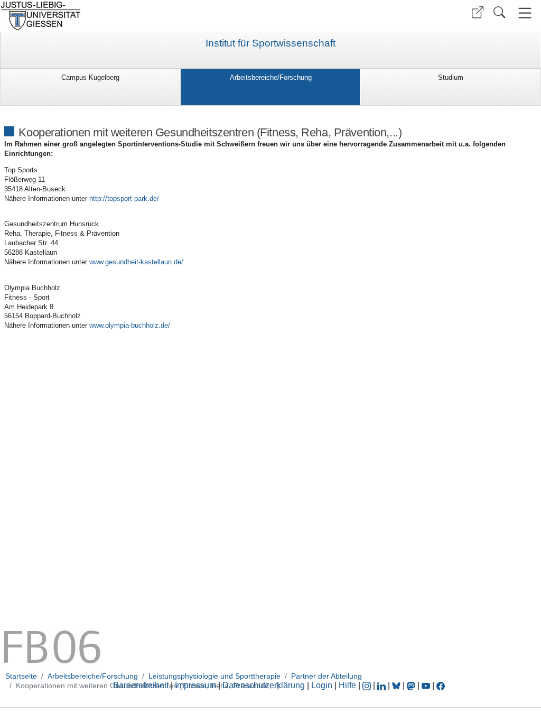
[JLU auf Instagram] (367, 685)
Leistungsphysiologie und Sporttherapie (214, 676)
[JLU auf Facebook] (440, 685)
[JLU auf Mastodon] (412, 685)
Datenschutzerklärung (263, 685)
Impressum (195, 685)
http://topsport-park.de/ (124, 198)
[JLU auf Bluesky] (397, 685)
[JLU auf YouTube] (426, 685)
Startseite (21, 676)
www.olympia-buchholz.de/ (129, 325)
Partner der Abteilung (326, 676)
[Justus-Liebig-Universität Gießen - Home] (134, 16)
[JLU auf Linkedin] (382, 685)
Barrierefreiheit (141, 685)
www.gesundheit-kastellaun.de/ (136, 262)
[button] (477, 12)
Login (322, 685)
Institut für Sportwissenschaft (270, 43)
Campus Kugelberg (90, 77)
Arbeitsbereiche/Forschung (271, 77)
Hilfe (347, 685)
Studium (450, 77)
